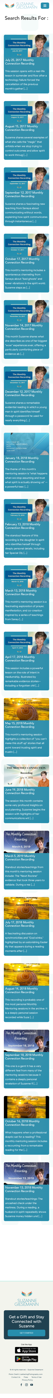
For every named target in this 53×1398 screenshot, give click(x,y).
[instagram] (26, 1385)
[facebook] (21, 1385)
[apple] (26, 1348)
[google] (26, 1356)
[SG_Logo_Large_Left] (21, 3)
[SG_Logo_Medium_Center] (26, 1291)
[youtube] (31, 1385)
